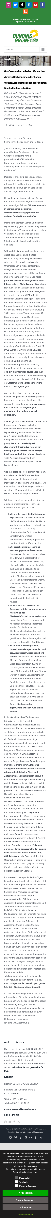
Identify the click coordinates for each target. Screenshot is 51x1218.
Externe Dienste (27, 1186)
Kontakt (28, 19)
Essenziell (24, 1178)
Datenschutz (29, 21)
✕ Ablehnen (25, 1207)
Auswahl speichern (25, 1200)
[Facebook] (14, 1122)
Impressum (19, 21)
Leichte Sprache (18, 19)
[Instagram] (5, 1122)
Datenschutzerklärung (24, 1132)
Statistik (23, 1182)
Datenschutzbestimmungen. (25, 1172)
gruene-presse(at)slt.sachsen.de (20, 1108)
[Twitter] (18, 1122)
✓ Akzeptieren (25, 1193)
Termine (35, 19)
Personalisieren (25, 1214)
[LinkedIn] (10, 1122)
